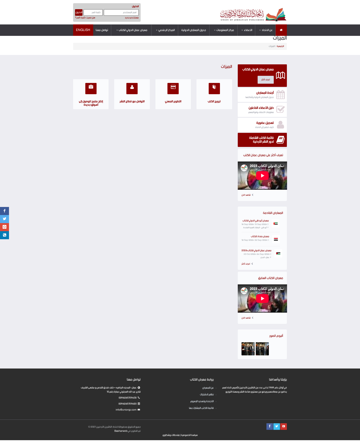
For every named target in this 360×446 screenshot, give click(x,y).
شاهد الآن (246, 195)
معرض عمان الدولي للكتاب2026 (257, 250)
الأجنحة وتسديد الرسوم (202, 401)
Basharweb (120, 431)
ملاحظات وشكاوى (171, 435)
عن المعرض (141, 35)
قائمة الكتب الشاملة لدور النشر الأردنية (240, 34)
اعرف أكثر (246, 264)
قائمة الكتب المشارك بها (201, 408)
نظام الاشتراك (207, 395)
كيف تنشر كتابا (226, 35)
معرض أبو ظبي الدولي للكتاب (255, 221)
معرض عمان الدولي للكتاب (133, 30)
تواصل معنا (102, 30)
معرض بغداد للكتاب (260, 236)
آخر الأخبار (169, 35)
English (83, 30)
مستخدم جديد (132, 18)
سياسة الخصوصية (189, 435)
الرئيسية (280, 46)
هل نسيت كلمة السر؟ (85, 18)
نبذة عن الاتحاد (264, 35)
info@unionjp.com (126, 410)
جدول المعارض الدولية (193, 30)
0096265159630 (128, 398)
